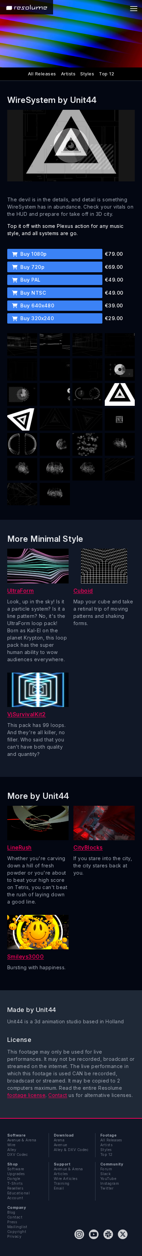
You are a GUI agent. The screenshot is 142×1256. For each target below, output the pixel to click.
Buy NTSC (32, 293)
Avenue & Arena (22, 1140)
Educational (18, 1193)
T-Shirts (15, 1183)
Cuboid (83, 591)
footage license (26, 1095)
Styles (87, 73)
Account (15, 1198)
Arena (59, 1140)
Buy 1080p (33, 254)
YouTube (108, 1178)
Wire (11, 1145)
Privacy (14, 1236)
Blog (11, 1212)
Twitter (106, 1188)
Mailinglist (17, 1227)
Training (62, 1183)
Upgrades (16, 1174)
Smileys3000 (25, 956)
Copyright (16, 1231)
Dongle (13, 1178)
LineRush (19, 847)
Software (15, 1169)
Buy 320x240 (36, 318)
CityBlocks (88, 847)
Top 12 (106, 73)
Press (12, 1222)
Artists (68, 73)
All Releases (42, 73)
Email (59, 1188)
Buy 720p (31, 267)
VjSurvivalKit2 (26, 714)
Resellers (15, 1188)
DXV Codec (17, 1154)
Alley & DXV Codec (71, 1150)
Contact (57, 1095)
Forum (106, 1169)
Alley (11, 1150)
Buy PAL (30, 280)
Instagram (109, 1183)
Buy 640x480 (36, 305)
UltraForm (20, 591)
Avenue (60, 1145)
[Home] (26, 7)
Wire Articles (65, 1178)
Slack (105, 1174)
